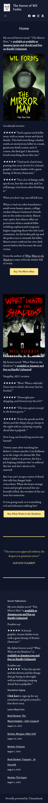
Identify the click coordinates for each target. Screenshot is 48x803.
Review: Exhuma (16, 746)
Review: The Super (17, 777)
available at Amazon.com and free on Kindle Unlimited (22, 614)
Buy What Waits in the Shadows (24, 514)
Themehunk (35, 798)
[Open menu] (5, 15)
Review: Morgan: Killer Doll (21, 734)
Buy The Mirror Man (24, 271)
